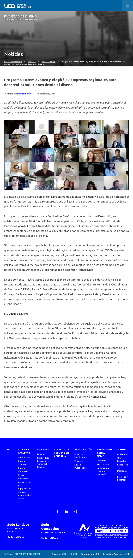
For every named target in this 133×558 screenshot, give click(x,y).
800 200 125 (20, 554)
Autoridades (24, 457)
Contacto (12, 537)
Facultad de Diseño (20, 18)
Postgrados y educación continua (62, 452)
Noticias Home (48, 61)
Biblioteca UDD (59, 554)
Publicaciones (103, 464)
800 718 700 (34, 554)
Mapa (21, 537)
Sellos (21, 475)
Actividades (122, 454)
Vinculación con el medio (104, 452)
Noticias (32, 61)
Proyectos (79, 461)
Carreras (43, 449)
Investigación (83, 449)
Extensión (101, 460)
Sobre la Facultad (24, 451)
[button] (127, 5)
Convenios (23, 478)
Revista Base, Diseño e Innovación (103, 471)
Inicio (9, 449)
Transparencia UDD (90, 554)
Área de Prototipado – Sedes (24, 495)
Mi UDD (73, 554)
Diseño (40, 454)
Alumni (121, 449)
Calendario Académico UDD (116, 554)
